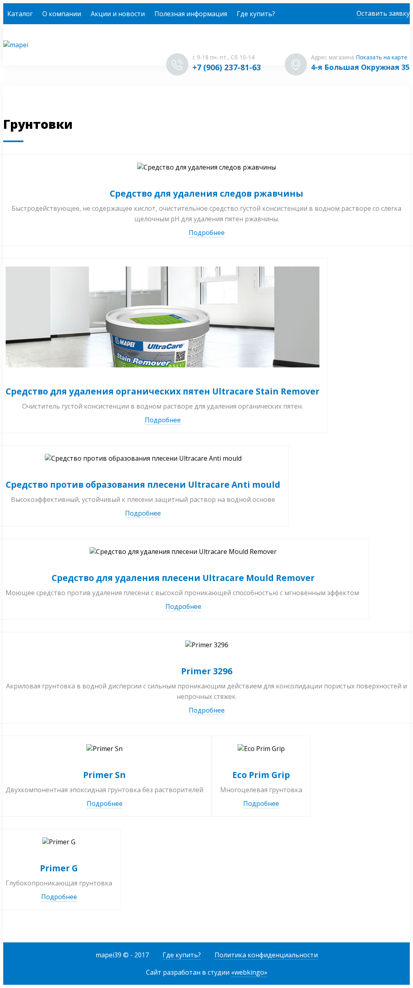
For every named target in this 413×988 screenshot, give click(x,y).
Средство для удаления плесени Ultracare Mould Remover (183, 577)
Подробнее (207, 232)
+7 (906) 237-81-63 (226, 67)
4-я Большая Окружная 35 (360, 67)
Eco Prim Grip (261, 774)
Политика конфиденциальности (266, 954)
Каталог (20, 13)
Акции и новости (118, 13)
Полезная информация (190, 13)
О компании (61, 13)
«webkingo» (249, 972)
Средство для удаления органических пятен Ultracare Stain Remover (162, 391)
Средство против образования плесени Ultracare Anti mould (143, 484)
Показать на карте (381, 57)
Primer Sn (104, 774)
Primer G (59, 868)
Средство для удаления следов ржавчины (206, 193)
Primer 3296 (206, 671)
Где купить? (256, 13)
